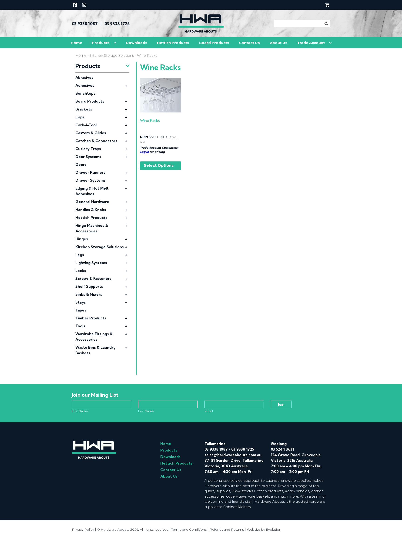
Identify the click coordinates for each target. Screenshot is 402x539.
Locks (80, 270)
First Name (80, 411)
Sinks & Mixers (88, 294)
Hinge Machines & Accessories (91, 228)
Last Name (146, 411)
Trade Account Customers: (159, 147)
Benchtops (85, 93)
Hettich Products (173, 42)
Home (76, 42)
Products (100, 42)
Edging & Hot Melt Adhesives (92, 191)
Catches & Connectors (96, 140)
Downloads (136, 42)
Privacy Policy (83, 529)
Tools (80, 326)
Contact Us (249, 42)
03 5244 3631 (282, 449)
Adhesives (84, 85)
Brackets (83, 109)
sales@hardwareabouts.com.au (232, 454)
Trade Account (311, 42)
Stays (80, 302)
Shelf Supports (89, 286)
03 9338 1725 (117, 23)
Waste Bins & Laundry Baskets (95, 350)
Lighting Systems (91, 262)
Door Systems (88, 156)
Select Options (159, 165)
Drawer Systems (90, 180)
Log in (144, 152)
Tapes (80, 310)
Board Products (214, 42)
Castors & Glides (90, 133)
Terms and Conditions (189, 529)
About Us (278, 42)
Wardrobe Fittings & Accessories (94, 336)
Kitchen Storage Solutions (112, 56)
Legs (79, 254)
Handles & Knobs (90, 209)
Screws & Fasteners (93, 278)
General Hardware (92, 201)
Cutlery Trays (88, 148)
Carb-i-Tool (86, 125)
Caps (79, 117)
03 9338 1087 (85, 23)
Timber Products (90, 318)
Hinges (81, 239)
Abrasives (84, 77)
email (208, 411)
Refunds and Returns (227, 529)
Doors (81, 164)
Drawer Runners (90, 172)
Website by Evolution (264, 529)
